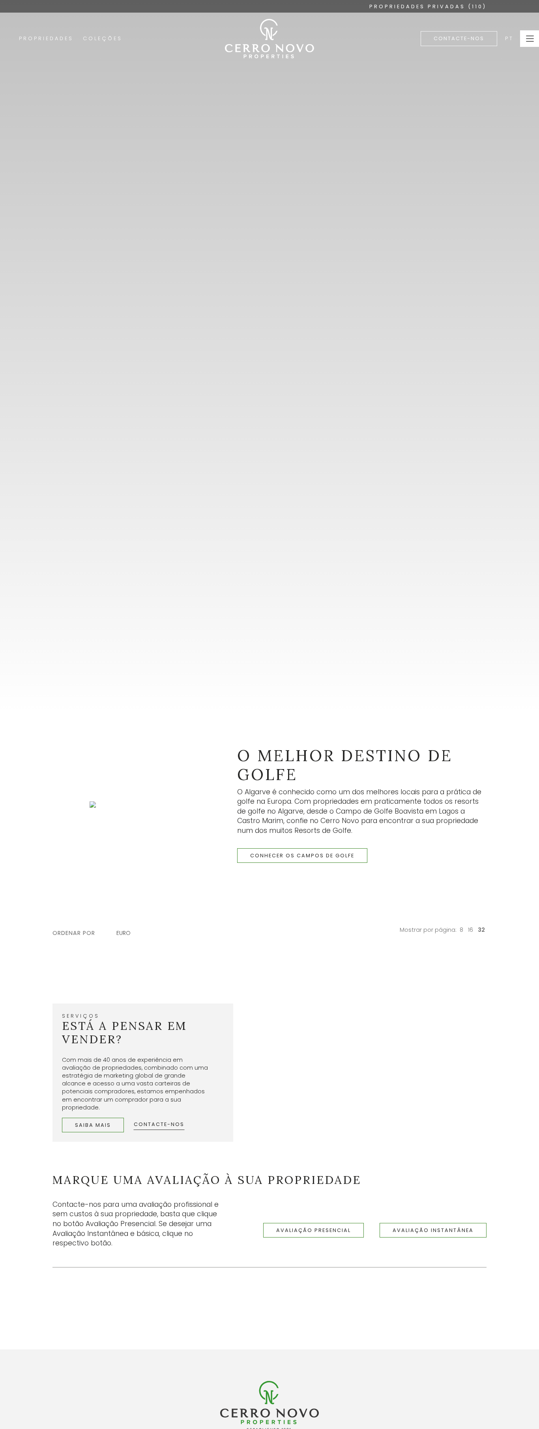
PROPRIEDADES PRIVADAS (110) (428, 6)
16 (470, 930)
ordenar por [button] (73, 933)
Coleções (102, 38)
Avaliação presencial (313, 1230)
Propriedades (46, 38)
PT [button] (509, 38)
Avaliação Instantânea (433, 1230)
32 (481, 930)
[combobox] (127, 933)
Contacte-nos (459, 38)
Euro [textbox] (123, 933)
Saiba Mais (93, 1125)
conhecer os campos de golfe (302, 855)
